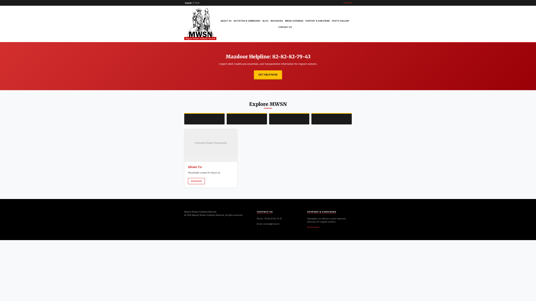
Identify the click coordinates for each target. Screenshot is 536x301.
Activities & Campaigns (247, 21)
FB (345, 3)
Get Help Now (268, 74)
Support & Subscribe (317, 21)
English (188, 3)
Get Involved (313, 227)
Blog (266, 21)
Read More (196, 181)
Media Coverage (294, 21)
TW (347, 3)
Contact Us (285, 27)
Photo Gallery (341, 21)
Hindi (197, 3)
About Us (226, 21)
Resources (277, 21)
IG (351, 3)
